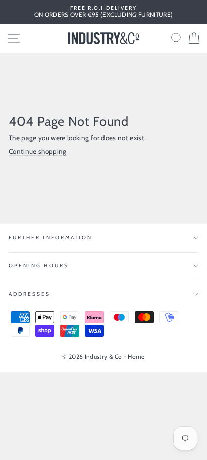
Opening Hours (39, 265)
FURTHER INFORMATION (50, 237)
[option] (103, 12)
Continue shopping (38, 151)
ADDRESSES (30, 294)
